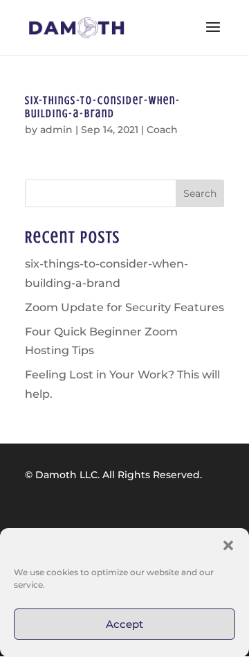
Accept (124, 624)
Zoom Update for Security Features (124, 307)
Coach (162, 129)
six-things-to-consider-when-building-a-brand (103, 107)
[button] (228, 545)
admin (56, 129)
